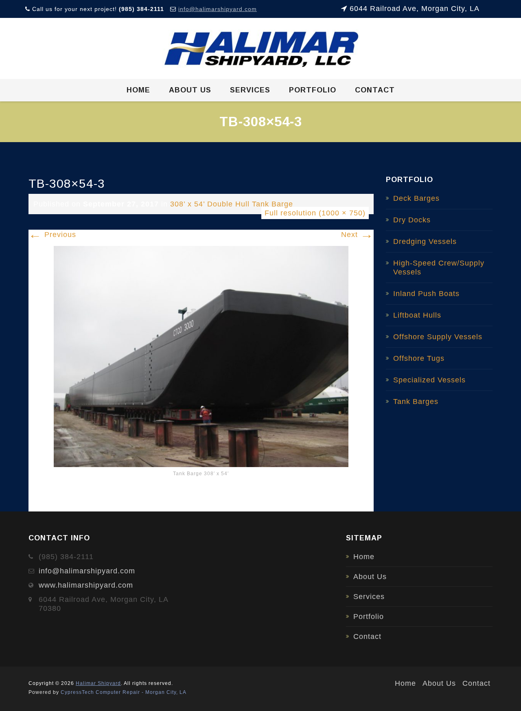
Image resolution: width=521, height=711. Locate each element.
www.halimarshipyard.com (86, 585)
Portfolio (312, 90)
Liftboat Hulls (417, 315)
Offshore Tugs (418, 358)
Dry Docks (412, 220)
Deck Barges (416, 198)
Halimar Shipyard (98, 683)
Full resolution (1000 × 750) (315, 213)
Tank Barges (415, 401)
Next (357, 234)
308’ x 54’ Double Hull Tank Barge (231, 204)
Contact (375, 90)
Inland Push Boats (426, 294)
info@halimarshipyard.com (217, 9)
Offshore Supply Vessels (437, 337)
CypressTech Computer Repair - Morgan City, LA (123, 692)
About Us (190, 90)
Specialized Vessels (429, 380)
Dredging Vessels (425, 241)
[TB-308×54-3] (201, 356)
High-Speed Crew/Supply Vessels (438, 267)
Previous (52, 234)
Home (138, 90)
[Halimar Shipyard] (260, 49)
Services (250, 90)
